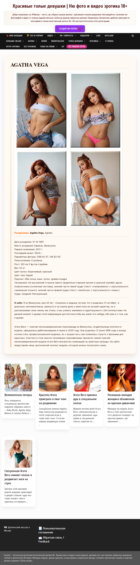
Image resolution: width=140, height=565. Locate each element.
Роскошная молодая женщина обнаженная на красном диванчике (121, 399)
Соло (98, 36)
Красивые (94, 41)
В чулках (109, 41)
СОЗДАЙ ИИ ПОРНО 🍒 (70, 28)
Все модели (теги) (76, 46)
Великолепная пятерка (18, 395)
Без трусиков (30, 46)
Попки (44, 41)
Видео (50, 36)
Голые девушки (75, 41)
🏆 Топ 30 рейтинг (35, 36)
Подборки (84, 36)
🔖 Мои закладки (14, 36)
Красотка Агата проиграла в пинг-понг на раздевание (53, 399)
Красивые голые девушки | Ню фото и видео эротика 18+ (70, 6)
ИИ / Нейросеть (66, 36)
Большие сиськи (13, 41)
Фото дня (109, 36)
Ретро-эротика (13, 46)
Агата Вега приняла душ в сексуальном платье (85, 399)
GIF (63, 46)
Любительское (57, 41)
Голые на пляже (47, 46)
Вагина (31, 41)
